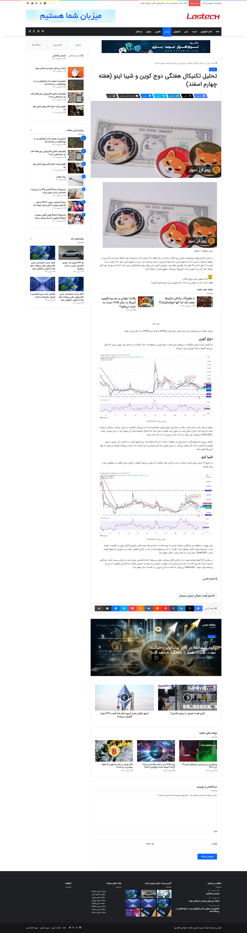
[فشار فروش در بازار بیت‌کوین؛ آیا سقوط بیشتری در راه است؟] (114, 750)
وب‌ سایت (150, 843)
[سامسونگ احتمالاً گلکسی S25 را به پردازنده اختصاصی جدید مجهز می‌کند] (76, 193)
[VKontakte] (149, 608)
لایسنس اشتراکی (59, 55)
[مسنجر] (115, 608)
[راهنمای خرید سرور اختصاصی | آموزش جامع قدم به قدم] (42, 284)
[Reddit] (157, 608)
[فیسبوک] (198, 608)
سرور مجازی (199, 927)
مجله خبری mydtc (98, 906)
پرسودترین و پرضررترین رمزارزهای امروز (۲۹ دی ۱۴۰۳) (199, 766)
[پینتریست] (166, 608)
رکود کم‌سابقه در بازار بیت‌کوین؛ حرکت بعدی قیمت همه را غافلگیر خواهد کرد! (183, 648)
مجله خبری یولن (98, 897)
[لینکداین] (181, 608)
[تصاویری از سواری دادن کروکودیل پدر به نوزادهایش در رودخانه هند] (76, 85)
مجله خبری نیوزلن (98, 900)
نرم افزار (139, 31)
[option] (155, 647)
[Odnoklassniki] (140, 608)
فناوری (158, 31)
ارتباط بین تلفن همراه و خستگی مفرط (50, 68)
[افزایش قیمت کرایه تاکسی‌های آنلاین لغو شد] (76, 110)
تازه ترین (58, 45)
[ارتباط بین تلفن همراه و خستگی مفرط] (76, 72)
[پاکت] (132, 608)
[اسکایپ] (124, 608)
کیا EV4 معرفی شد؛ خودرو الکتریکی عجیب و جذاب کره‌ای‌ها (73, 265)
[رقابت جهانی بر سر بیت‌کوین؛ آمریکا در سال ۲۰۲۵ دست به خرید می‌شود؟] (146, 301)
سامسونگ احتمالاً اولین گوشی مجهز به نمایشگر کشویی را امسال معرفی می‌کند (50, 216)
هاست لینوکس (186, 927)
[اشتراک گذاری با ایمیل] (107, 608)
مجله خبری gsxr (98, 903)
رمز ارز (167, 31)
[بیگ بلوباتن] (76, 180)
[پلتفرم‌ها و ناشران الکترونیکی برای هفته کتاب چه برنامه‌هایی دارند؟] (76, 97)
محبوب (78, 45)
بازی (186, 31)
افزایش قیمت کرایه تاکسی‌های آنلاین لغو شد (49, 108)
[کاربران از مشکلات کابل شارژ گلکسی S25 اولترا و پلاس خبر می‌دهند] (164, 912)
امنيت (194, 31)
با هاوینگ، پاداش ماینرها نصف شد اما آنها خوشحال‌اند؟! (177, 300)
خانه (217, 31)
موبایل (148, 31)
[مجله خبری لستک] (203, 17)
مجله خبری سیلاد (98, 909)
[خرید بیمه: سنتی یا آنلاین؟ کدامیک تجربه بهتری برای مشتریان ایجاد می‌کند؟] (164, 894)
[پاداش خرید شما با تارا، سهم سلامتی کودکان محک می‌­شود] (133, 912)
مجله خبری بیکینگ (98, 891)
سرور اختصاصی (32, 927)
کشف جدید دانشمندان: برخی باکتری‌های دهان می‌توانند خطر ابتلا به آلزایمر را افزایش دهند (152, 3)
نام (215, 831)
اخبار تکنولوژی (206, 31)
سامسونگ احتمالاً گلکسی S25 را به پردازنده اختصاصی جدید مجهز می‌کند (48, 191)
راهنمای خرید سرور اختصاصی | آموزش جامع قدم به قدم (42, 295)
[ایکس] (190, 608)
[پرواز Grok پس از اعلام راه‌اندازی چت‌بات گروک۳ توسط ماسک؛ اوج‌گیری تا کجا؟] (156, 750)
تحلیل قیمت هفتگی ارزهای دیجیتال (196, 596)
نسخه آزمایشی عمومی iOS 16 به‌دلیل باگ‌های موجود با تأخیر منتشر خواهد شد (49, 204)
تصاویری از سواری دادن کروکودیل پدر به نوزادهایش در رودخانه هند (50, 82)
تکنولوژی (176, 31)
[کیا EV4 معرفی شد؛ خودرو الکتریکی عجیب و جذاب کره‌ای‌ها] (71, 253)
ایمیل (214, 843)
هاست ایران (56, 927)
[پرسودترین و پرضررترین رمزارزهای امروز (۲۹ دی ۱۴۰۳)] (198, 750)
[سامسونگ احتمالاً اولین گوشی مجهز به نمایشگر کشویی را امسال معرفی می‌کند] (76, 219)
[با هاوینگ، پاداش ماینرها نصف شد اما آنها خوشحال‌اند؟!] (205, 301)
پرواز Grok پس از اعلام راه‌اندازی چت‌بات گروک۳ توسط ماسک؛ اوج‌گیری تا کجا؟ (158, 766)
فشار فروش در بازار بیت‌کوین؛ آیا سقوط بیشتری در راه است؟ (117, 766)
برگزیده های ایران (98, 894)
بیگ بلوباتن (61, 176)
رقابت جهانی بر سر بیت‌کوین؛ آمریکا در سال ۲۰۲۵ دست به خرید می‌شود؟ (118, 302)
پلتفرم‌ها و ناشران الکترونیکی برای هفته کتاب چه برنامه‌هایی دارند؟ (48, 95)
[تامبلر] (173, 608)
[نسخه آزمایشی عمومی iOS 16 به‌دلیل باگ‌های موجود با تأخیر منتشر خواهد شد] (76, 206)
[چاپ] (99, 608)
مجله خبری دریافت (98, 912)
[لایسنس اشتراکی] (76, 59)
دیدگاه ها (36, 45)
